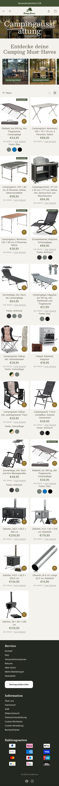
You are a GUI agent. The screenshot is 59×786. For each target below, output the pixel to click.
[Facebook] (27, 781)
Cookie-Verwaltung (14, 725)
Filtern (9, 93)
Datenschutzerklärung (16, 717)
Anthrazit (39, 257)
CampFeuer (33, 774)
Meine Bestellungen (14, 671)
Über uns (9, 700)
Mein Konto (10, 667)
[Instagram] (32, 781)
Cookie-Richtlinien (14, 721)
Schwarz (20, 149)
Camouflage (11, 374)
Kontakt (8, 651)
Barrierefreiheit (12, 729)
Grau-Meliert (20, 316)
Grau (9, 149)
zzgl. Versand (20, 141)
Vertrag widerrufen (19, 684)
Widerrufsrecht (12, 713)
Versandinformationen (15, 659)
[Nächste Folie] (53, 71)
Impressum (10, 705)
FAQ (7, 655)
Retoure (9, 663)
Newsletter (10, 676)
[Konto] (48, 11)
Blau (14, 149)
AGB (7, 709)
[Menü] (3, 11)
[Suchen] (10, 11)
